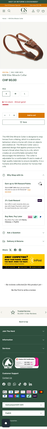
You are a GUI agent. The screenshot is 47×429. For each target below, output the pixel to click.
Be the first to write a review (23, 290)
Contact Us (7, 378)
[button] (43, 11)
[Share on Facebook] (15, 250)
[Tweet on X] (10, 250)
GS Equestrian (12, 421)
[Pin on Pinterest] (20, 250)
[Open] (6, 423)
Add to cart (31, 115)
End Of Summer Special (12, 5)
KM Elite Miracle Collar (15, 18)
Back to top (23, 322)
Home (4, 18)
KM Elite (5, 72)
